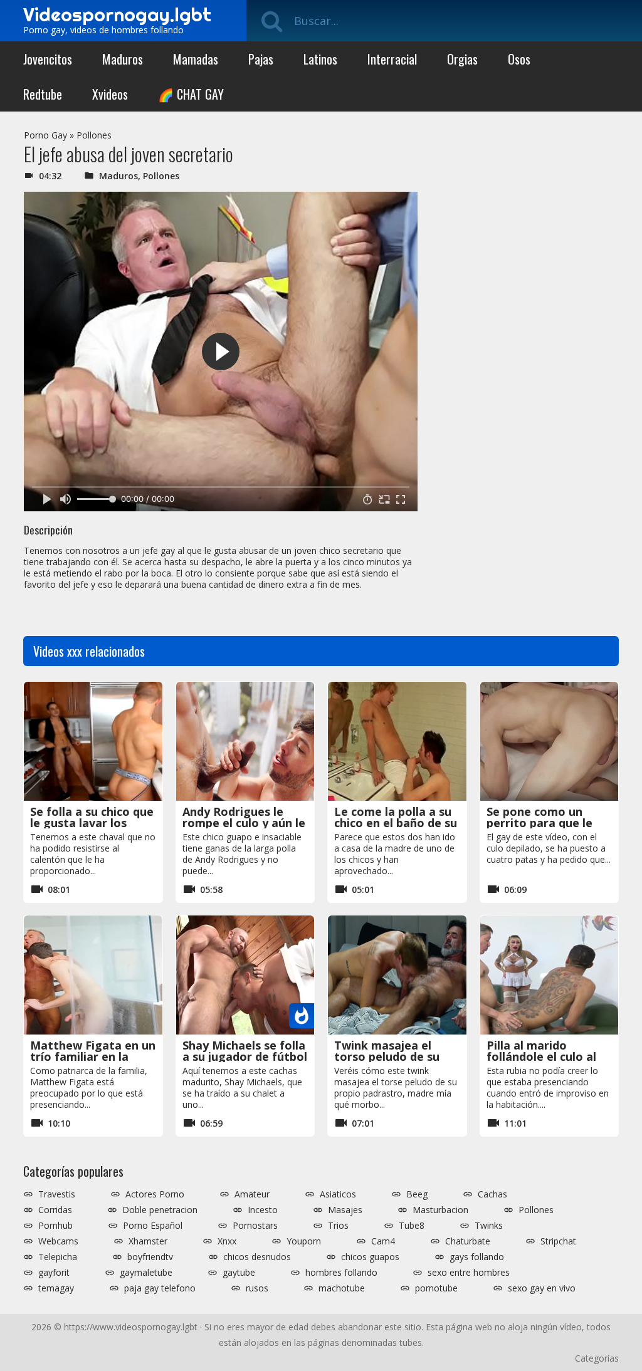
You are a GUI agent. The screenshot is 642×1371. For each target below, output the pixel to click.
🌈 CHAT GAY (191, 94)
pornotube (436, 1288)
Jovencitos (47, 59)
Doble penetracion (159, 1210)
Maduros (122, 59)
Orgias (462, 59)
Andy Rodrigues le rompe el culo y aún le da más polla (243, 823)
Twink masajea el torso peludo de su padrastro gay (386, 1056)
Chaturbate (467, 1241)
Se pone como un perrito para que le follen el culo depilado (548, 823)
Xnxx (227, 1241)
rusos (257, 1288)
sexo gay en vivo (542, 1288)
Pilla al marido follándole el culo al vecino (541, 1056)
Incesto (263, 1210)
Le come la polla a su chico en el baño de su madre (395, 823)
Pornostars (255, 1226)
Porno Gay (45, 135)
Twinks (489, 1226)
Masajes (345, 1210)
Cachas (492, 1194)
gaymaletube (146, 1273)
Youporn (304, 1241)
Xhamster (148, 1241)
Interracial (392, 59)
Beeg (417, 1194)
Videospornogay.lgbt (117, 14)
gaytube (239, 1273)
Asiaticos (338, 1194)
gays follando (477, 1257)
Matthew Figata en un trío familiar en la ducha (92, 1056)
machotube (341, 1288)
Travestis (56, 1194)
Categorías (597, 1358)
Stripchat (558, 1241)
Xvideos (110, 94)
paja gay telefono (160, 1288)
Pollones (94, 135)
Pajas (260, 59)
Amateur (252, 1194)
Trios (338, 1226)
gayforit (54, 1273)
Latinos (320, 59)
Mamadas (195, 59)
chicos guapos (370, 1257)
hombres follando (341, 1273)
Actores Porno (154, 1194)
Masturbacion (440, 1210)
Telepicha (57, 1257)
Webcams (58, 1241)
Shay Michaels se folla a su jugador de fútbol (244, 1051)
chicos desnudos (257, 1257)
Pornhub (55, 1226)
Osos (519, 59)
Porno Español (152, 1226)
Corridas (55, 1210)
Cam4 (383, 1241)
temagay (56, 1288)
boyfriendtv (150, 1257)
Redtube (42, 94)
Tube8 (411, 1226)
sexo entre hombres (469, 1273)
